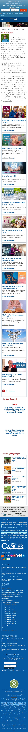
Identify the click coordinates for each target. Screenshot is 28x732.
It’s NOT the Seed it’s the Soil (9, 643)
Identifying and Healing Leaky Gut (12, 148)
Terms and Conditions (14, 13)
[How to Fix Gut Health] (14, 168)
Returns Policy (14, 696)
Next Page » (12, 391)
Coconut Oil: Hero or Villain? (9, 571)
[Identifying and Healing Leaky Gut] (14, 140)
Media (14, 404)
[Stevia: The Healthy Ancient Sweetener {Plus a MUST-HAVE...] (7, 493)
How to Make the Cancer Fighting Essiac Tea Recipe (19, 458)
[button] (14, 19)
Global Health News (7, 588)
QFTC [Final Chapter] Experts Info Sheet (12, 596)
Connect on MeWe (10, 610)
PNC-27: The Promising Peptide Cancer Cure (13, 641)
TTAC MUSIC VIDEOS (10, 623)
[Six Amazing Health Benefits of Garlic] (14, 222)
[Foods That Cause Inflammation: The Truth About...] (14, 335)
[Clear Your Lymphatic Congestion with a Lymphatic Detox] (14, 278)
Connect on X (8, 606)
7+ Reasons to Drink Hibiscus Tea (10, 577)
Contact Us (4, 728)
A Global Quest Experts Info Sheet (11, 594)
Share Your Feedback (7, 600)
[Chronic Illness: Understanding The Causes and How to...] (14, 250)
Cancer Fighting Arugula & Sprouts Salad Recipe (19, 497)
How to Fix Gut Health (9, 176)
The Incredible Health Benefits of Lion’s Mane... (14, 638)
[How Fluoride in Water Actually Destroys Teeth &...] (14, 365)
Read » (13, 460)
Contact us (5, 628)
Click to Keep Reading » (8, 130)
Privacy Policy (10, 728)
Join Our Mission (6, 626)
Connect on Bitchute (10, 621)
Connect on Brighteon (10, 613)
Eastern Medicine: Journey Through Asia (12, 592)
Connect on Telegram (10, 615)
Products (4, 586)
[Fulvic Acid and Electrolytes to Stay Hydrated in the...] (14, 194)
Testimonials (5, 598)
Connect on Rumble (10, 619)
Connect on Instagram (11, 611)
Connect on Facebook (11, 608)
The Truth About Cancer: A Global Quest (12, 590)
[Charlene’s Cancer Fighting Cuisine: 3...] (7, 483)
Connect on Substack (10, 604)
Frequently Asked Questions (9, 630)
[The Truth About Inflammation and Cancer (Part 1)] (14, 306)
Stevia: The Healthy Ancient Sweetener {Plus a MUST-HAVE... (19, 488)
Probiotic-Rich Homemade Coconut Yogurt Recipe (19, 467)
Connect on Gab (9, 617)
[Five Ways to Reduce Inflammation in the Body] (14, 112)
